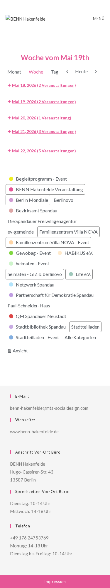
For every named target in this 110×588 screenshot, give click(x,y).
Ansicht (21, 350)
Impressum (55, 581)
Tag (54, 71)
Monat (14, 71)
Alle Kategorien (80, 337)
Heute (81, 71)
